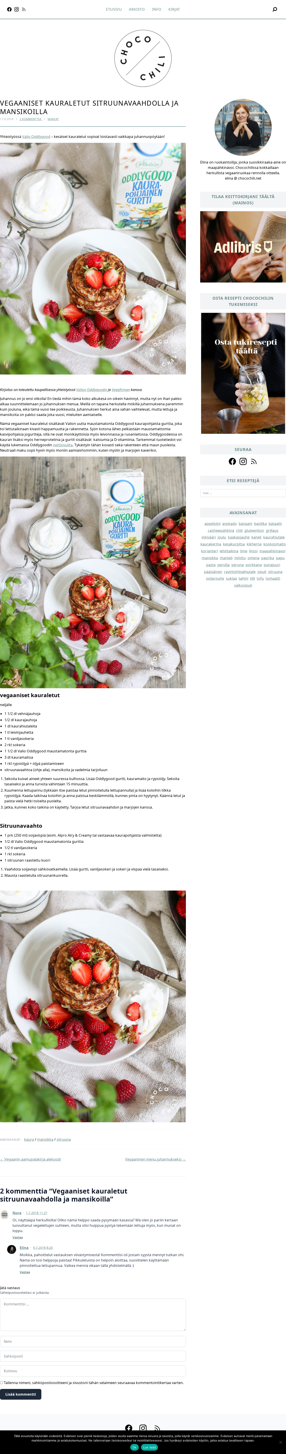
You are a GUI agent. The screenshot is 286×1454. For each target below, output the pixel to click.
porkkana (254, 564)
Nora (17, 1212)
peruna (237, 564)
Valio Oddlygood (36, 136)
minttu (240, 557)
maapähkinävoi (272, 551)
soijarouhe (215, 578)
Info (156, 9)
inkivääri (209, 537)
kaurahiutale (274, 537)
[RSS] (23, 9)
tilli (252, 578)
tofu (260, 578)
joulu (222, 537)
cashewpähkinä (221, 530)
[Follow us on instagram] (243, 461)
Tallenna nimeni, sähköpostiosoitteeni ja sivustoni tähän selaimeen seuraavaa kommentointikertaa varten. (94, 1382)
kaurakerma (210, 544)
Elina (24, 1247)
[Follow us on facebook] (232, 461)
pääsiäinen (213, 571)
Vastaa (18, 1237)
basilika (260, 523)
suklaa (231, 578)
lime (243, 551)
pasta (211, 564)
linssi (253, 551)
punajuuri (272, 564)
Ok (134, 1447)
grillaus (272, 530)
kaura (29, 1139)
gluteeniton (254, 530)
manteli (226, 557)
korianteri (209, 551)
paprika (267, 557)
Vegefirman (121, 389)
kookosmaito (274, 544)
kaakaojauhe (239, 537)
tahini (243, 578)
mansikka (45, 1139)
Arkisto (137, 9)
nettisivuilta (63, 444)
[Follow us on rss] (253, 461)
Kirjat (174, 9)
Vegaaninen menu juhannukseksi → (155, 1159)
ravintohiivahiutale (240, 571)
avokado (229, 523)
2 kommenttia (31, 119)
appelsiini (212, 523)
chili (239, 530)
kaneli (256, 537)
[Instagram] (16, 9)
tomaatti (273, 578)
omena (253, 557)
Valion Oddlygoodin (91, 389)
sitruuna (64, 1139)
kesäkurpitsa (234, 544)
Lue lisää (149, 1447)
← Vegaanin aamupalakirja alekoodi (30, 1159)
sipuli (261, 571)
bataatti (275, 523)
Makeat (53, 119)
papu (280, 557)
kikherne (254, 544)
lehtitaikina (229, 551)
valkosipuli (243, 585)
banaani (245, 523)
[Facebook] (9, 9)
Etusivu (114, 9)
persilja (223, 564)
